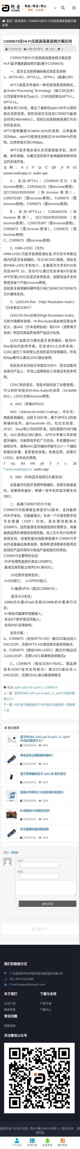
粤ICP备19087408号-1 (44, 1128)
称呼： (21, 860)
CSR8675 (51, 687)
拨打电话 (63, 1145)
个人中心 (17, 1145)
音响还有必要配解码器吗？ (37, 755)
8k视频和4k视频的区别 (35, 810)
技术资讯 (20, 21)
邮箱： (21, 872)
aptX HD (27, 687)
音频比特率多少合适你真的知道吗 (41, 792)
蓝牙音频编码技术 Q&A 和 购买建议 (43, 773)
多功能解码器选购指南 (34, 829)
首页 (9, 21)
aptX (18, 687)
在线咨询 (48, 1145)
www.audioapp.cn (19, 469)
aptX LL (39, 687)
